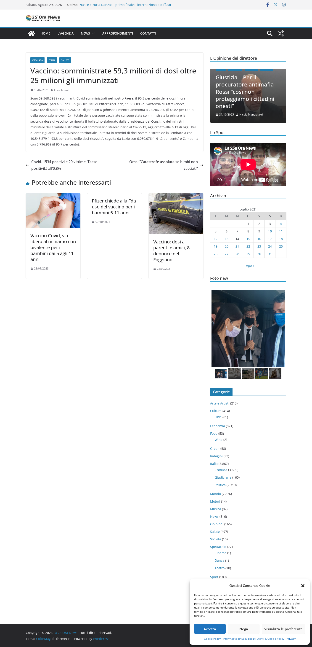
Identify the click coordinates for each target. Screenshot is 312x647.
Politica (220, 485)
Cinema (220, 553)
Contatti (148, 33)
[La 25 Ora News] (31, 33)
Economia (217, 426)
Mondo (215, 494)
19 (215, 246)
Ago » (250, 265)
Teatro (220, 568)
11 (281, 231)
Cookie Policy (212, 639)
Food (213, 433)
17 (270, 239)
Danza (219, 560)
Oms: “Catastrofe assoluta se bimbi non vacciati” (163, 165)
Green (214, 448)
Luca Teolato (62, 90)
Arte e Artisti (219, 403)
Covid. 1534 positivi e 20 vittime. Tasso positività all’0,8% (64, 165)
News (85, 33)
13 (226, 239)
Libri (218, 417)
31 (270, 254)
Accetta (210, 629)
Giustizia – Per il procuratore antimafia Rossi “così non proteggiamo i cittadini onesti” (245, 91)
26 (215, 254)
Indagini (216, 456)
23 (259, 246)
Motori (215, 501)
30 (259, 254)
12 (215, 239)
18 (281, 239)
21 (237, 246)
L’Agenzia (66, 33)
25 (281, 246)
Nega (243, 629)
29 (248, 254)
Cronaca (37, 60)
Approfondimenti (117, 33)
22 (248, 246)
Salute (65, 60)
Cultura (216, 411)
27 (226, 254)
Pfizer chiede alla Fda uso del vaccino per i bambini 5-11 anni (114, 207)
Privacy (291, 639)
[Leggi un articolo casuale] (280, 33)
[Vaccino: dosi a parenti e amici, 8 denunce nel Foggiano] (176, 196)
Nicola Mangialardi (251, 114)
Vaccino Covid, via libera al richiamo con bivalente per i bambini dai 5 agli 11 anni (53, 247)
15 (248, 239)
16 (259, 239)
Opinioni (216, 524)
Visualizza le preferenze (283, 629)
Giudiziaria (223, 477)
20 (226, 246)
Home (45, 33)
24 (270, 246)
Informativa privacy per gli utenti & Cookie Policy (253, 639)
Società (215, 539)
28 (237, 254)
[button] (303, 585)
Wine (218, 439)
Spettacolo (218, 547)
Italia (52, 60)
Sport (214, 577)
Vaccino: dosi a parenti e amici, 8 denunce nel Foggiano (171, 251)
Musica (215, 509)
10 (270, 231)
